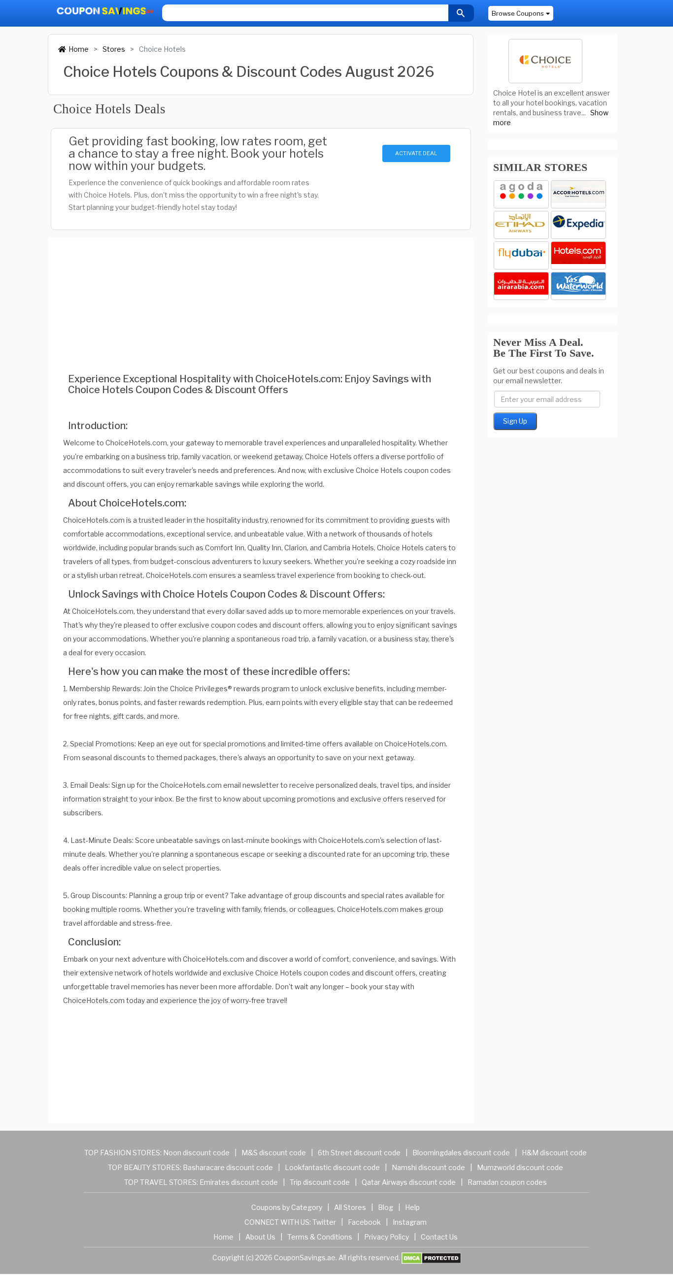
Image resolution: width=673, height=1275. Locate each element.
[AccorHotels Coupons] (578, 194)
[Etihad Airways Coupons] (521, 225)
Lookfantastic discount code (332, 1167)
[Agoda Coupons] (521, 194)
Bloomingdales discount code (461, 1152)
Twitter (324, 1222)
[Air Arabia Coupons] (521, 286)
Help (412, 1207)
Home (78, 49)
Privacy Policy (386, 1237)
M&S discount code (273, 1152)
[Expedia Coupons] (578, 225)
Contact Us (439, 1237)
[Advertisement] (261, 291)
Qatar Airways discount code (409, 1182)
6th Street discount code (359, 1152)
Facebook (364, 1222)
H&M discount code (554, 1152)
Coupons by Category (286, 1207)
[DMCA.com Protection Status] (431, 1257)
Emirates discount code (239, 1182)
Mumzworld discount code (520, 1167)
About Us (260, 1237)
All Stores (350, 1207)
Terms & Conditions (319, 1237)
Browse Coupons (518, 13)
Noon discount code (196, 1152)
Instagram (410, 1222)
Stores (113, 49)
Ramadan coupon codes (507, 1182)
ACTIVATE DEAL (416, 153)
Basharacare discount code (228, 1167)
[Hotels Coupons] (578, 255)
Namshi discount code (428, 1167)
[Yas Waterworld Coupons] (578, 286)
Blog (385, 1207)
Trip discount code (320, 1182)
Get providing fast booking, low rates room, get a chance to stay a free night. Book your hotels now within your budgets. (197, 153)
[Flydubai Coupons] (521, 255)
